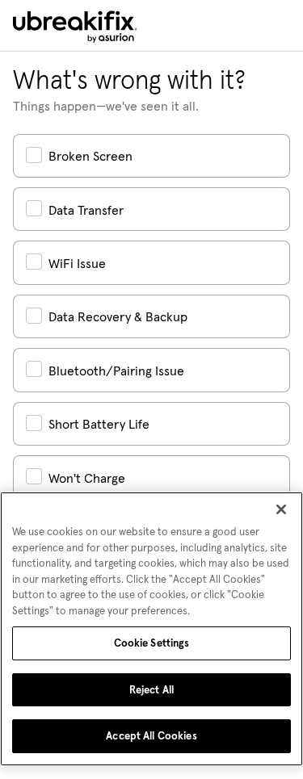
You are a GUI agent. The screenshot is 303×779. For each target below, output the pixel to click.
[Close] (281, 509)
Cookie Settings (152, 643)
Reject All (151, 690)
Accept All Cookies (151, 736)
